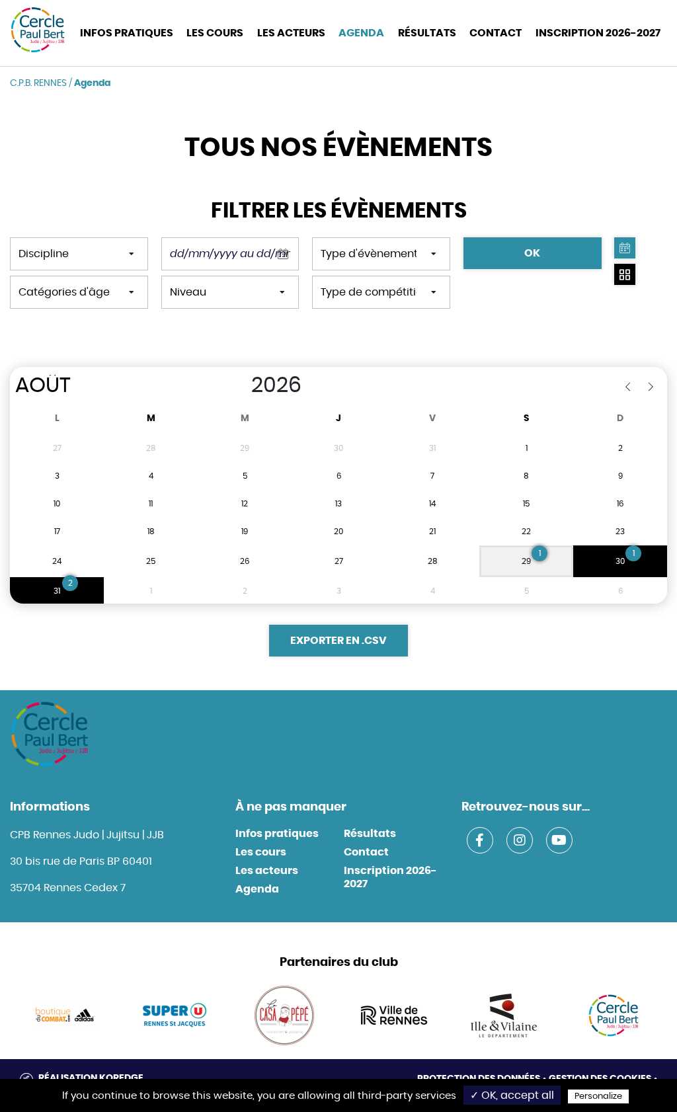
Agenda (361, 33)
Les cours (214, 33)
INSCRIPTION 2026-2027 (598, 33)
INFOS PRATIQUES (126, 33)
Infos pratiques (277, 833)
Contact (366, 852)
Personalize (598, 1096)
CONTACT (495, 33)
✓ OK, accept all (512, 1095)
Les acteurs (291, 33)
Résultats (427, 33)
